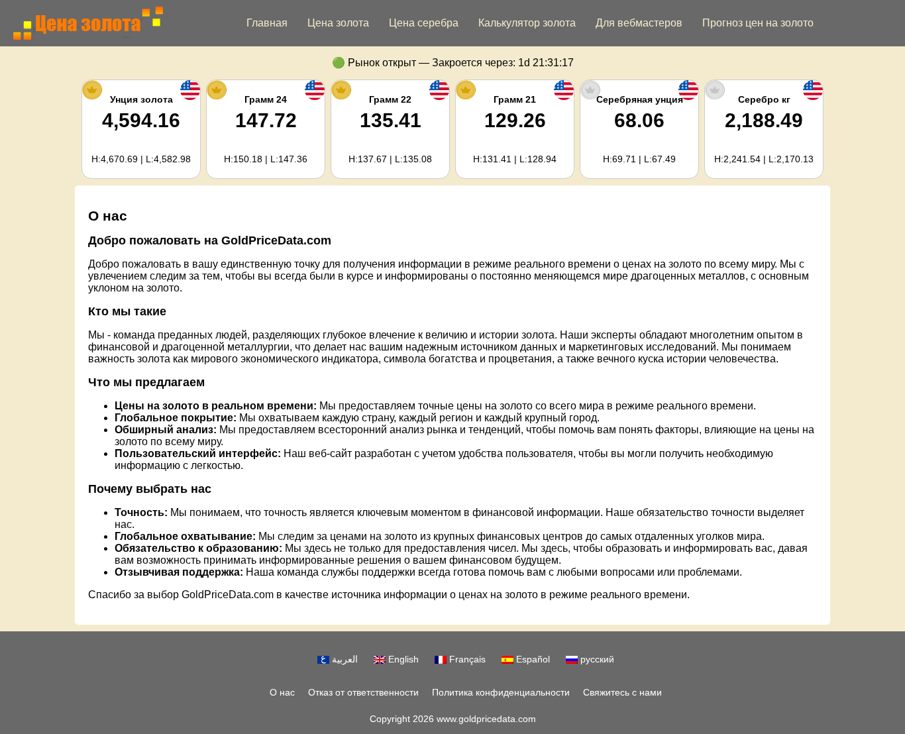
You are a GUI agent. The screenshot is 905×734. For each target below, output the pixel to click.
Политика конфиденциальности (501, 692)
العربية (343, 659)
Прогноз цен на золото (758, 22)
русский (596, 659)
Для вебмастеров (639, 22)
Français (466, 659)
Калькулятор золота (527, 22)
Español (531, 659)
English (402, 659)
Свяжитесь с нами (622, 692)
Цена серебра (423, 22)
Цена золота (338, 22)
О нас (282, 692)
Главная (267, 22)
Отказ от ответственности (363, 692)
